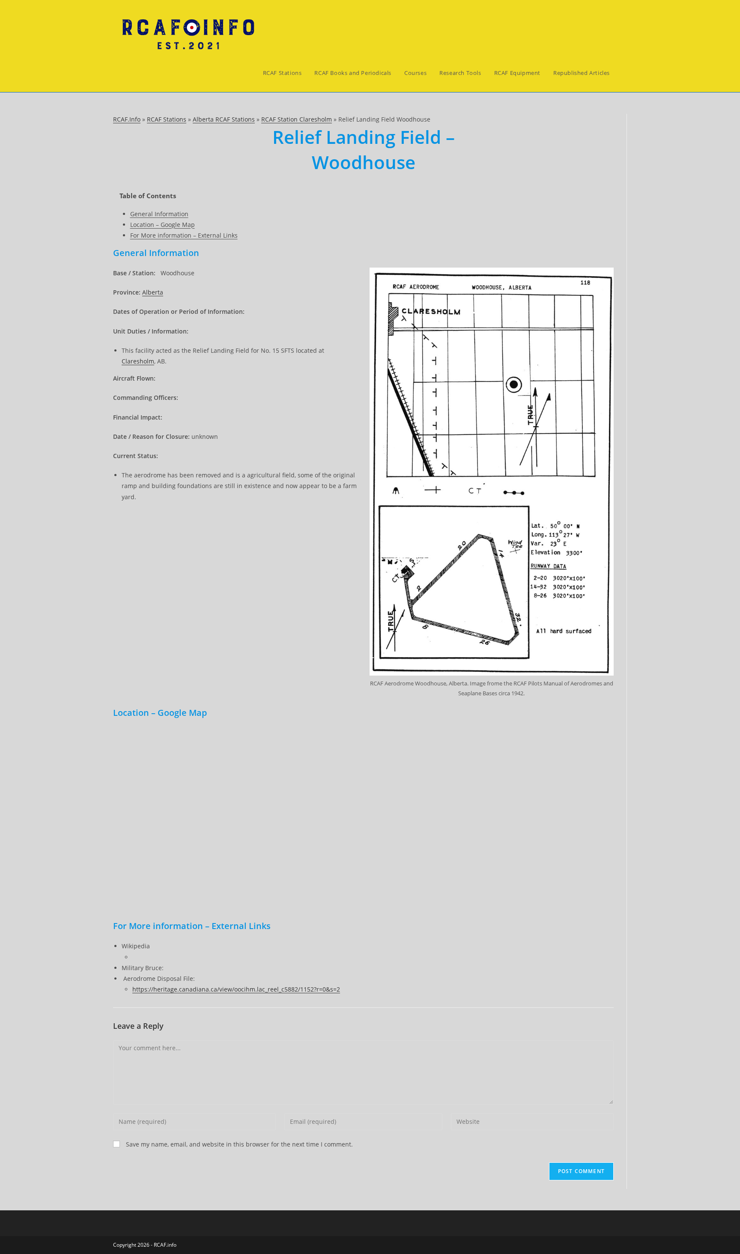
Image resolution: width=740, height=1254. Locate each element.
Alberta (152, 292)
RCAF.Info (126, 119)
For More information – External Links (184, 235)
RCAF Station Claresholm (296, 119)
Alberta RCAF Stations (224, 119)
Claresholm (138, 361)
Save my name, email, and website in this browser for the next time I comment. (239, 1144)
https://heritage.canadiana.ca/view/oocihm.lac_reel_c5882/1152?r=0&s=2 (236, 989)
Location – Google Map (162, 224)
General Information (159, 214)
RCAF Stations (166, 119)
